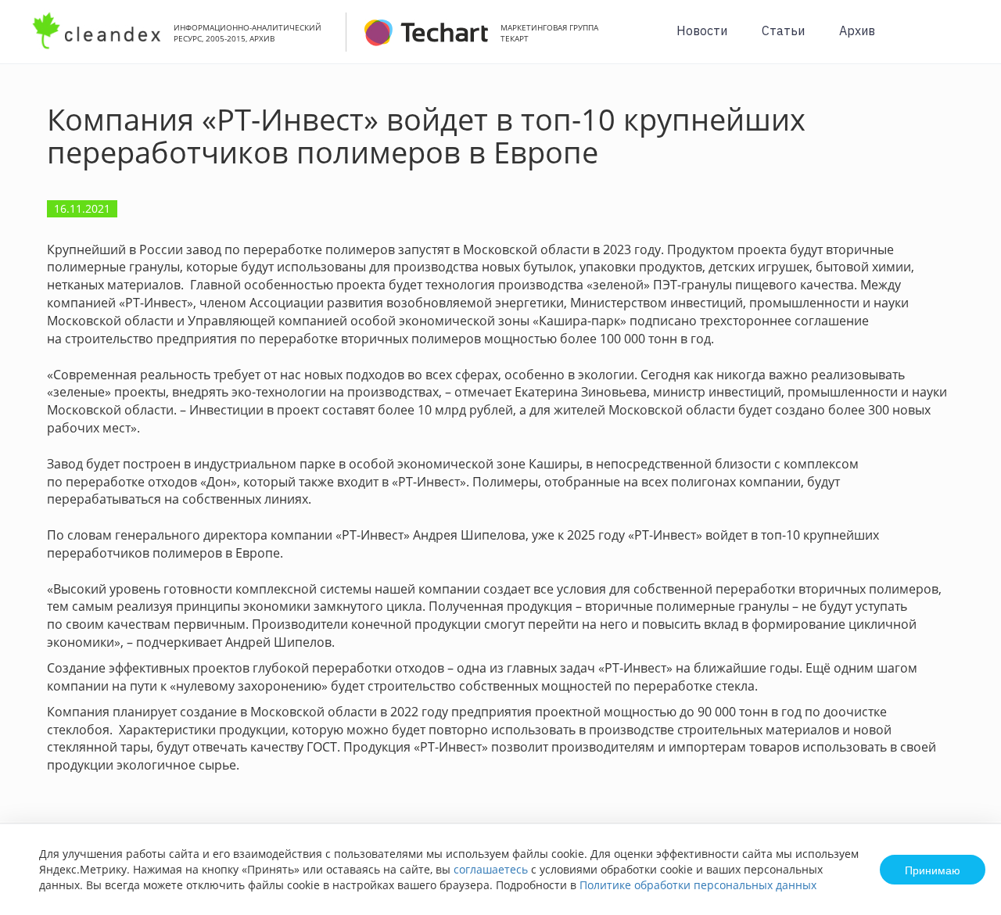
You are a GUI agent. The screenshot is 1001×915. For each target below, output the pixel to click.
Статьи (783, 30)
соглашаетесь (491, 869)
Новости (701, 30)
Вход (965, 40)
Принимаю (932, 869)
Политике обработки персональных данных (697, 884)
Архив (857, 30)
